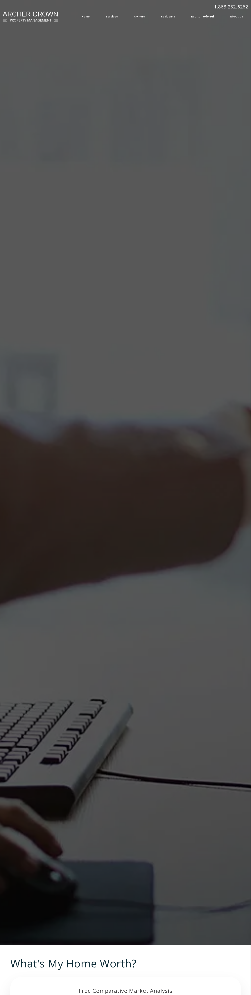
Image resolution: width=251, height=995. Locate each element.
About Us (236, 16)
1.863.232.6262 (231, 6)
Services (112, 16)
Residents (168, 16)
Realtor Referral (202, 16)
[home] (30, 16)
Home (86, 16)
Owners (139, 16)
